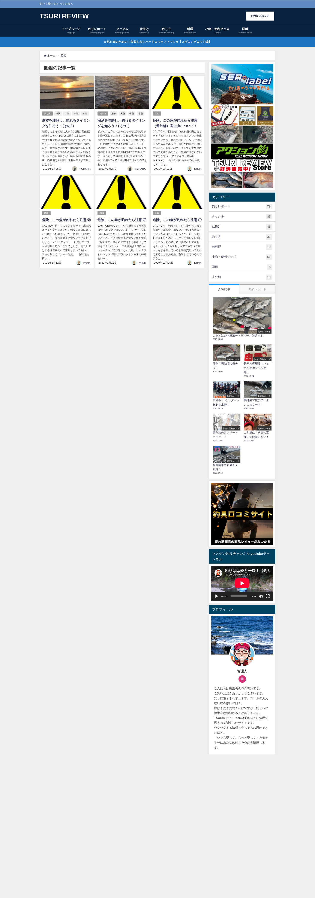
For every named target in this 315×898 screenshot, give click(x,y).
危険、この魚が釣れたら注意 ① (177, 219)
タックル (241, 216)
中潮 (76, 113)
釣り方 (47, 113)
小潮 (85, 113)
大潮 (67, 113)
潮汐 (58, 113)
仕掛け (241, 226)
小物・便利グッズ (241, 256)
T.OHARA (84, 169)
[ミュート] (261, 596)
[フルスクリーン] (268, 596)
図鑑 (157, 113)
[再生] (216, 596)
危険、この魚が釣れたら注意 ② (122, 219)
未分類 (241, 277)
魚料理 (241, 246)
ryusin (197, 169)
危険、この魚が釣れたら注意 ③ (66, 219)
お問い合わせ (260, 16)
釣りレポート (241, 206)
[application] (242, 583)
